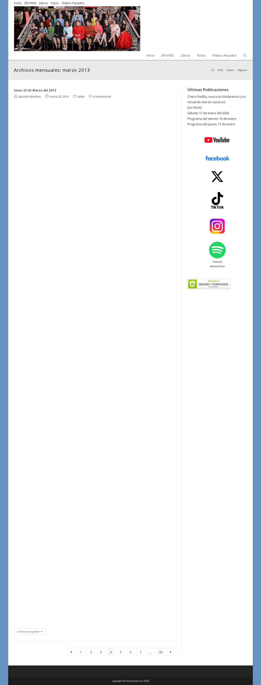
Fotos (55, 3)
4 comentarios (102, 96)
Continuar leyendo (31, 632)
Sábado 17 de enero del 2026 (208, 113)
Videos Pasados (73, 3)
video (81, 96)
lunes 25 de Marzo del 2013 (35, 90)
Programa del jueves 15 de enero (211, 124)
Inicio (18, 3)
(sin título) (194, 107)
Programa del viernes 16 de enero (211, 119)
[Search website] (245, 55)
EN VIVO (30, 3)
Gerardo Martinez (29, 96)
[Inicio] (213, 70)
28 (160, 652)
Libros (43, 3)
